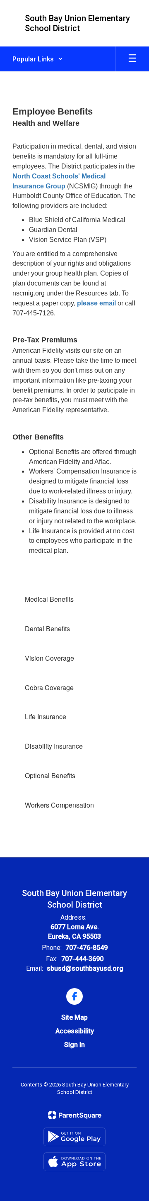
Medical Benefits (49, 599)
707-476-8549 (86, 948)
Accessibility (74, 1031)
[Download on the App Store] (74, 1161)
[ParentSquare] (74, 1115)
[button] (37, 58)
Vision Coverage (49, 658)
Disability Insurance (54, 746)
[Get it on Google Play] (74, 1137)
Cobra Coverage (49, 687)
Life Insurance (45, 716)
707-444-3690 (82, 959)
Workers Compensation (59, 805)
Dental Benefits (47, 628)
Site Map (74, 1017)
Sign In (74, 1045)
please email (96, 303)
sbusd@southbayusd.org (85, 968)
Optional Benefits (50, 775)
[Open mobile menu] (132, 58)
